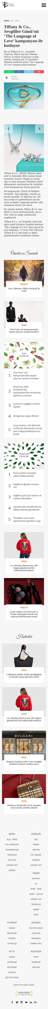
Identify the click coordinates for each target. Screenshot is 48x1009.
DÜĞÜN (12, 870)
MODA (6, 21)
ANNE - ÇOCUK (36, 894)
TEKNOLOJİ (36, 904)
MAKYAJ (36, 849)
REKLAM (36, 967)
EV (36, 883)
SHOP (36, 957)
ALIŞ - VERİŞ (14, 21)
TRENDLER (12, 855)
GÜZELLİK (36, 833)
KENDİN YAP (12, 865)
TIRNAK (36, 844)
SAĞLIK (12, 928)
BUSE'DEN (36, 951)
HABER (36, 909)
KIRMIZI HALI (36, 943)
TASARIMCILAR (12, 849)
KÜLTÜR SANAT (36, 928)
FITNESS (12, 938)
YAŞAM (36, 873)
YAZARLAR (36, 962)
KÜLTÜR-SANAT (12, 977)
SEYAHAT (36, 878)
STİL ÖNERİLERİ (12, 844)
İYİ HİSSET (12, 922)
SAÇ (36, 839)
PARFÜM (36, 860)
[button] (8, 128)
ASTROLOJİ (12, 943)
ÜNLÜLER (12, 860)
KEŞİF (36, 914)
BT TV (12, 951)
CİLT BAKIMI (36, 855)
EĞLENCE (36, 922)
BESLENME (12, 933)
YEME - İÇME (36, 889)
